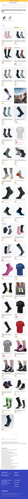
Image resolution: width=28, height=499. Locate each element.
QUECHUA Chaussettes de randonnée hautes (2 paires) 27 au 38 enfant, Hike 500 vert (8, 81)
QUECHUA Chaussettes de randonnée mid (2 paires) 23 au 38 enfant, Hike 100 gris (20, 41)
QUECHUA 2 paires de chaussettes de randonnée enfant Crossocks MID (7, 392)
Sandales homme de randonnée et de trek (6, 461)
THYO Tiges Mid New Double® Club (6, 217)
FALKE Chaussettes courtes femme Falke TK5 (20, 392)
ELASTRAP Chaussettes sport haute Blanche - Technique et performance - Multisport (7, 181)
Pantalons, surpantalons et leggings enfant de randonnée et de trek (9, 466)
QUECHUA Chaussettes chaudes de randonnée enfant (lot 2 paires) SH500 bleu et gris (20, 160)
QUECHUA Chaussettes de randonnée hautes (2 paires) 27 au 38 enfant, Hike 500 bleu (20, 81)
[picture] (7, 33)
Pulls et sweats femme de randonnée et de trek (7, 459)
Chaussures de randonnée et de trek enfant (6, 451)
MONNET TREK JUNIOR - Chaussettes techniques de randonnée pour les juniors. (7, 373)
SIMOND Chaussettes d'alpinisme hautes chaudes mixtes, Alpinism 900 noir (7, 61)
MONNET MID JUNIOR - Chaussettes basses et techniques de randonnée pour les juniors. (20, 354)
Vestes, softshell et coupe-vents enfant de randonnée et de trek (9, 453)
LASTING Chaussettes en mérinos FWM (7, 101)
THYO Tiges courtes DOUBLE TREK (19, 180)
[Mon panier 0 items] (26, 3)
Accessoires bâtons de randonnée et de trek (6, 462)
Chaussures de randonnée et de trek (5, 458)
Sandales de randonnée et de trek (5, 454)
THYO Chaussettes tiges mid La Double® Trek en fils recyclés (7, 160)
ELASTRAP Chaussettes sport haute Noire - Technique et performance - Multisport (8, 296)
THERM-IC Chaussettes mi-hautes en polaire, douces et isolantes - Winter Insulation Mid (7, 315)
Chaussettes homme (4, 20)
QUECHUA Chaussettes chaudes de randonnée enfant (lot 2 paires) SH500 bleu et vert (8, 120)
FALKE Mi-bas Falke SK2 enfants (6, 410)
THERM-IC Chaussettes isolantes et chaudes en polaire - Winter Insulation (7, 334)
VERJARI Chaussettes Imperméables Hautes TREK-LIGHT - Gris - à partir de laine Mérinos (20, 120)
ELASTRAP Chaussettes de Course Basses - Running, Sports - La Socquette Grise (20, 296)
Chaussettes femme (10, 20)
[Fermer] (26, 0)
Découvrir (20, 101)
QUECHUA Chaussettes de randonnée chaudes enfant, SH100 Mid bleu (7, 257)
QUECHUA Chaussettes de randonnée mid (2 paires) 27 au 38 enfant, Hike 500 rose (7, 41)
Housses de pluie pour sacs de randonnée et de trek (7, 460)
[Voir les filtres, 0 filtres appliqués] (2, 24)
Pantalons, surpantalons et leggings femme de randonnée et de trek (9, 463)
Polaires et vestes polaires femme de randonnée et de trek (8, 467)
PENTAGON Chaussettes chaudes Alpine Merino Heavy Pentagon (20, 410)
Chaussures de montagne (4, 450)
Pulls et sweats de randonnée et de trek (6, 464)
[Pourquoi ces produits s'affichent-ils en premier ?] (1, 25)
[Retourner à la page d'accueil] (13, 2)
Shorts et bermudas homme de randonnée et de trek (7, 465)
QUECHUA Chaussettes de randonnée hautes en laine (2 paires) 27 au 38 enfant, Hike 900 (7, 140)
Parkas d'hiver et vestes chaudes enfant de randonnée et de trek (9, 449)
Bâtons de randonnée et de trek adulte (6, 457)
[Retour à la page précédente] (11, 434)
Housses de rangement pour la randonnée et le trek (7, 468)
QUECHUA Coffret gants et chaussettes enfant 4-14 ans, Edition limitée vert (7, 237)
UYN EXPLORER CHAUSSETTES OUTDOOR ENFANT (7, 428)
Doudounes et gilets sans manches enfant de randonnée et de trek (9, 455)
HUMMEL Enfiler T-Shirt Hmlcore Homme (19, 139)
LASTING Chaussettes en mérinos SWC (19, 256)
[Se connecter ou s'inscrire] (24, 3)
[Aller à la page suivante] (16, 434)
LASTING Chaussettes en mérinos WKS (7, 276)
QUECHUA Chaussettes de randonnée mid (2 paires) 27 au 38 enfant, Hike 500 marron (20, 61)
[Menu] (2, 3)
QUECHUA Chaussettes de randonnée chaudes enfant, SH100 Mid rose (19, 237)
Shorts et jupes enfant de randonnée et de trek (7, 456)
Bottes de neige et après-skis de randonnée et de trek (8, 452)
